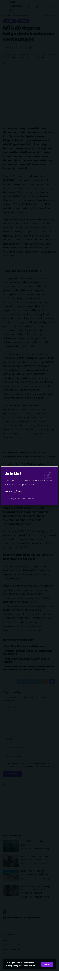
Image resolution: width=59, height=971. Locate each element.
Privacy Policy (12, 965)
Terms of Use (28, 965)
